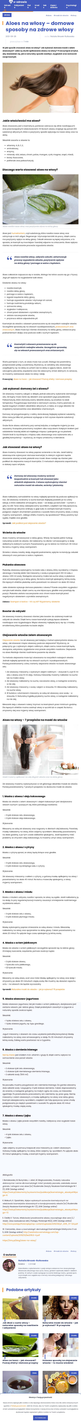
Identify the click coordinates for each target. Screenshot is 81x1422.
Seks (44, 6)
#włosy (73, 15)
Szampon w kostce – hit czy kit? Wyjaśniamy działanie (35, 601)
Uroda (37, 6)
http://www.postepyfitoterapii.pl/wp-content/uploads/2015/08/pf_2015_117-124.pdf (40, 1224)
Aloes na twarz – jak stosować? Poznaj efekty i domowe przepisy (43, 379)
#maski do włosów (61, 15)
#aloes (49, 15)
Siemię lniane (9, 1055)
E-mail (32, 1264)
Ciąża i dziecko (53, 6)
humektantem (18, 233)
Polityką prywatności (18, 1406)
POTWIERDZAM (40, 1418)
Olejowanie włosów (11, 640)
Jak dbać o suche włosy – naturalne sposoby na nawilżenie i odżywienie (20, 1325)
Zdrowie (7, 6)
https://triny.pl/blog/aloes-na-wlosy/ (19, 1240)
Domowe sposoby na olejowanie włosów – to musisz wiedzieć (60, 1361)
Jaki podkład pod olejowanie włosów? (29, 523)
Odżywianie (19, 6)
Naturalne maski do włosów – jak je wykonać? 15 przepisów (38, 989)
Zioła (29, 6)
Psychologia (71, 6)
